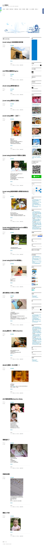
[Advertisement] (22, 16)
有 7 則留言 (4, 297)
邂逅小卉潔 (6, 513)
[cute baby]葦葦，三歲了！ (11, 116)
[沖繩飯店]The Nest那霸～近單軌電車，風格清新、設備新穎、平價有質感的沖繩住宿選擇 (36, 218)
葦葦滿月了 (6, 440)
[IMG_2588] (20, 53)
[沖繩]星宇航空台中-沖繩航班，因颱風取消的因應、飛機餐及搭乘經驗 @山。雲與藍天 (36, 223)
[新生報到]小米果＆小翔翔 (11, 293)
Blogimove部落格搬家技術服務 (40, 547)
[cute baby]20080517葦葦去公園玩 (14, 155)
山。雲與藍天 (5, 5)
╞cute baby (4, 74)
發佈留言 (3, 90)
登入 (32, 295)
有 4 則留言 (4, 75)
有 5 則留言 (4, 46)
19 (36, 190)
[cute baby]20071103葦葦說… (12, 260)
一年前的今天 (13, 386)
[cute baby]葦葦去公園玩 (11, 100)
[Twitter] (1, 9)
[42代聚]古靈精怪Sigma (10, 71)
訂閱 (32, 87)
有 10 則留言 (4, 478)
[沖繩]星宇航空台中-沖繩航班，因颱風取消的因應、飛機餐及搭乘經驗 (36, 214)
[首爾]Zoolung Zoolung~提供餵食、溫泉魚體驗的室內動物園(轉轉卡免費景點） (36, 228)
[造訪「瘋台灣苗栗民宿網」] (36, 281)
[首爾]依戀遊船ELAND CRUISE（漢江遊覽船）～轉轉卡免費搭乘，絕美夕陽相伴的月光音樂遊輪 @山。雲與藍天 (36, 227)
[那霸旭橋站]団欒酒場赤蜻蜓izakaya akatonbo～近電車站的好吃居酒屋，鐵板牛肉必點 (36, 205)
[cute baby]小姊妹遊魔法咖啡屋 (13, 42)
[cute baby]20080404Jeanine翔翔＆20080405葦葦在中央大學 (15, 228)
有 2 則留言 (4, 197)
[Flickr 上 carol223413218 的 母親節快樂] (20, 204)
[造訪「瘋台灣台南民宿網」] (36, 278)
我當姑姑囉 (6, 474)
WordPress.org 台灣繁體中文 (35, 297)
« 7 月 (33, 194)
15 (40, 189)
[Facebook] (1, 7)
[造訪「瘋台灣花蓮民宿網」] (36, 284)
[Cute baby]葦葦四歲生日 (11, 86)
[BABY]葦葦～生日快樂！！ (11, 365)
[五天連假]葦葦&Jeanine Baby (13, 399)
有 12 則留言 (4, 444)
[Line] (1, 10)
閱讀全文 (11, 90)
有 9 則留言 (4, 369)
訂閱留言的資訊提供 (34, 296)
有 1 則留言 (4, 120)
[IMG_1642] (20, 128)
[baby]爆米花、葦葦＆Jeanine (13, 331)
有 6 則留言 (4, 403)
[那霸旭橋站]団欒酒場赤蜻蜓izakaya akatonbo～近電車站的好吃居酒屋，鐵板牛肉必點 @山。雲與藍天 (36, 212)
